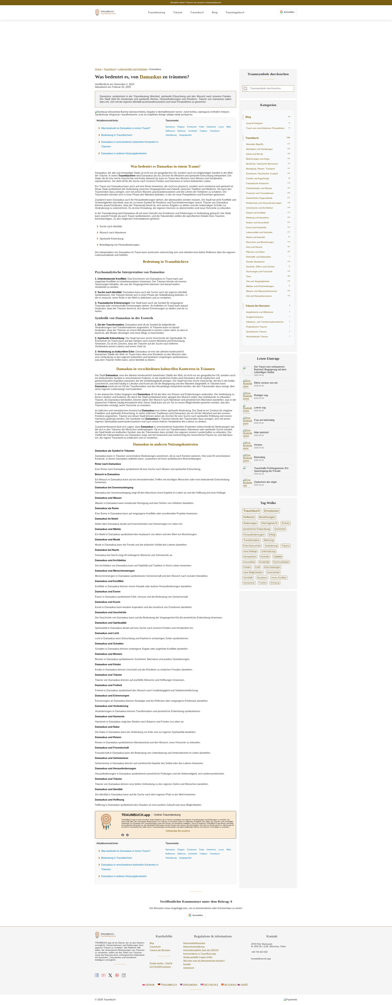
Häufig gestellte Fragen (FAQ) (197, 957)
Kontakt (187, 964)
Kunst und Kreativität (268, 227)
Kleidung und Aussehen (268, 217)
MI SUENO (230, 985)
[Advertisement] (196, 43)
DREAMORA (190, 985)
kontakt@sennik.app (261, 958)
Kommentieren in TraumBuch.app (199, 953)
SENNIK (150, 985)
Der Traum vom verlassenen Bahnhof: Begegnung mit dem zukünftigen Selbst (270, 369)
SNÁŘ (244, 985)
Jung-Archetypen (268, 123)
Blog (215, 12)
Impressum (188, 967)
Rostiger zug (261, 395)
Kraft (257, 567)
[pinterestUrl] (127, 835)
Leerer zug (260, 407)
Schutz (286, 523)
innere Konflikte (278, 577)
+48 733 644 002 (259, 952)
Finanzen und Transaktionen (268, 193)
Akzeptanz (262, 577)
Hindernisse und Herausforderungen (268, 203)
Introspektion (249, 556)
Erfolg (272, 534)
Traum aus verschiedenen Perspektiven (268, 128)
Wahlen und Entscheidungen (268, 286)
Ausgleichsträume (268, 317)
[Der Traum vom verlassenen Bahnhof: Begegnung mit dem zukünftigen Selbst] (247, 374)
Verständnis (249, 583)
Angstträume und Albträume (268, 312)
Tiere (268, 276)
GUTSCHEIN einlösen (160, 967)
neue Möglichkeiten (253, 572)
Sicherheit (279, 529)
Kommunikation (281, 562)
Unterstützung (268, 551)
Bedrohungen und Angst (268, 159)
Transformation (251, 540)
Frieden (247, 567)
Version (258, 445)
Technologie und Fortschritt (268, 271)
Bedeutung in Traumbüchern (116, 135)
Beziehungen (267, 517)
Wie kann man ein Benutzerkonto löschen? (204, 960)
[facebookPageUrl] (122, 835)
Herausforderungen (253, 534)
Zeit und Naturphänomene (268, 296)
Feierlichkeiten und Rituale (268, 188)
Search (245, 88)
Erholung (275, 583)
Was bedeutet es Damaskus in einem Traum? (125, 128)
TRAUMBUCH (168, 985)
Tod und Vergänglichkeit (268, 281)
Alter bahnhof (261, 432)
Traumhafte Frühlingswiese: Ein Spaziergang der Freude (271, 469)
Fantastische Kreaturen (268, 183)
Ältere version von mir (266, 383)
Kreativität (264, 562)
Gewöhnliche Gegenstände (268, 198)
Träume (177, 12)
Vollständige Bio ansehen (178, 830)
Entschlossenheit (251, 545)
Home (98, 69)
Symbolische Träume (268, 331)
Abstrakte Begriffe (268, 144)
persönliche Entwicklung (256, 529)
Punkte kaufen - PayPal (161, 963)
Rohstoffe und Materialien (268, 257)
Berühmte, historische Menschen (268, 164)
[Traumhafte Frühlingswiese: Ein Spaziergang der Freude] (247, 474)
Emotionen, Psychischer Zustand (268, 173)
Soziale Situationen (268, 261)
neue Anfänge (250, 551)
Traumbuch (197, 12)
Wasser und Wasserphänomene (268, 291)
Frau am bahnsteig (264, 420)
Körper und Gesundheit (268, 222)
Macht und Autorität (268, 237)
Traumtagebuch (235, 12)
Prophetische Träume (268, 327)
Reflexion (249, 517)
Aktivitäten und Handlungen (268, 149)
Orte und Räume (268, 247)
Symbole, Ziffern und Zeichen (268, 266)
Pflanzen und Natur (268, 252)
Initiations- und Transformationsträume (268, 322)
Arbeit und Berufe (268, 154)
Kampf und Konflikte (268, 212)
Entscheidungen (272, 567)
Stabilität (277, 556)
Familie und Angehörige (268, 178)
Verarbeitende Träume (268, 336)
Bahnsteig (259, 457)
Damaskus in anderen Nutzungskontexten (124, 153)
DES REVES (210, 985)
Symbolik (248, 577)
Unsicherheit (273, 572)
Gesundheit (249, 562)
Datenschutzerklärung (194, 946)
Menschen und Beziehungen (268, 242)
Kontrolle (264, 556)
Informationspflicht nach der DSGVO (201, 950)
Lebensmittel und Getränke (132, 69)
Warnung (269, 540)
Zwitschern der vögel (265, 482)
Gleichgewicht (269, 523)
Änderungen (250, 523)
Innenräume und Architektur (268, 208)
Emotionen (271, 511)
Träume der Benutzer (267, 306)
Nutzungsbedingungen (194, 943)
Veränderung (271, 545)
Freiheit (262, 583)
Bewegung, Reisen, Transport (268, 168)
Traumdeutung (156, 12)
